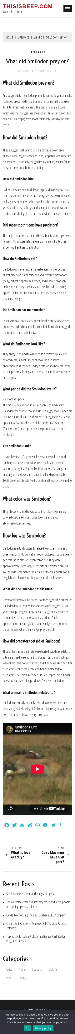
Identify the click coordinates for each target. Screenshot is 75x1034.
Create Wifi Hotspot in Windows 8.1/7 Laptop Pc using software (36, 925)
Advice (9, 969)
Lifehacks (37, 52)
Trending (22, 977)
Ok (27, 1028)
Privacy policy (43, 1028)
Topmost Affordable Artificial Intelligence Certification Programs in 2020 (36, 938)
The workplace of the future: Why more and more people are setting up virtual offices (38, 904)
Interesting (37, 969)
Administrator (47, 71)
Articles (22, 969)
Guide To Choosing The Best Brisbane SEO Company (36, 915)
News (8, 977)
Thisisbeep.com (28, 6)
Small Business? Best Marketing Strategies (30, 894)
